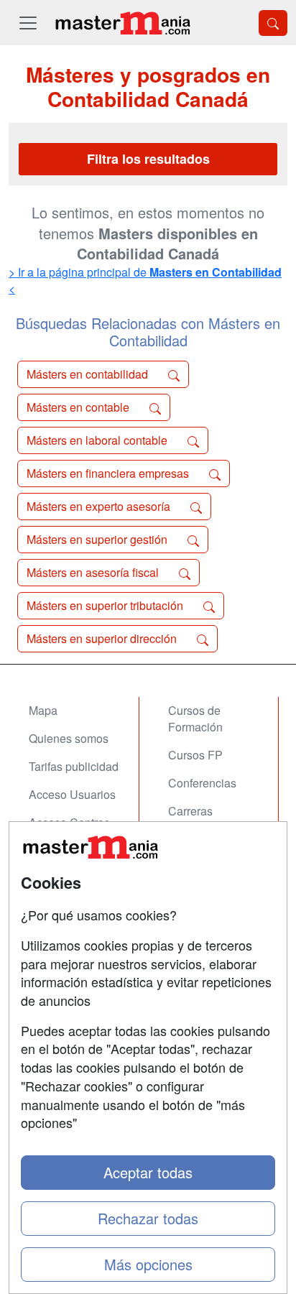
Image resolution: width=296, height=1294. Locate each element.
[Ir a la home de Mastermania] (122, 23)
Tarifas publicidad (74, 766)
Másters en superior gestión (98, 539)
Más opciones (148, 1264)
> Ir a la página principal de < (145, 280)
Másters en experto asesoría (100, 506)
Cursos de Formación (195, 718)
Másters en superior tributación (106, 605)
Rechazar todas (148, 1218)
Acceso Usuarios (72, 794)
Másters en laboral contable (98, 440)
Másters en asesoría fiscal (94, 572)
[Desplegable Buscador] (273, 23)
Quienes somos (68, 738)
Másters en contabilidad (89, 374)
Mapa (43, 710)
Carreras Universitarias (203, 819)
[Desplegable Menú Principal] (28, 23)
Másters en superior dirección (103, 638)
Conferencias (202, 783)
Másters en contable (79, 407)
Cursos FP (195, 755)
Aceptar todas (148, 1172)
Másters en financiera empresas (109, 473)
